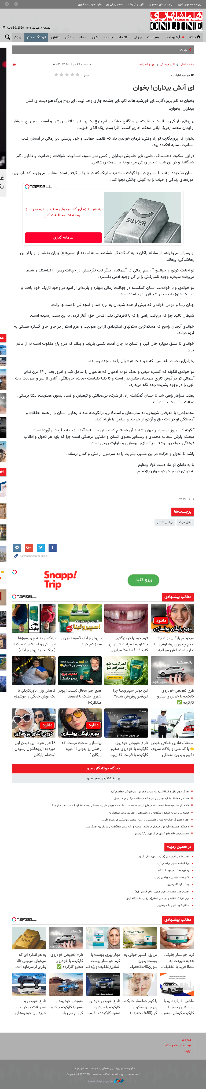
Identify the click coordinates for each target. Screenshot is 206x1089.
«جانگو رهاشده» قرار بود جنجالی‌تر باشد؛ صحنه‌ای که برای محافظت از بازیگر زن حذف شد (137, 827)
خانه (192, 37)
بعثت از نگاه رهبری (178, 884)
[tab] (103, 769)
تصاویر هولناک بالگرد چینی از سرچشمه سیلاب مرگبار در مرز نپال (151, 798)
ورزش (17, 37)
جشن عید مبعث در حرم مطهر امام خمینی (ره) (162, 891)
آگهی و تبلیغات (136, 4)
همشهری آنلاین (173, 21)
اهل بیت (185, 522)
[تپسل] (27, 186)
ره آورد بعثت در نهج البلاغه (173, 870)
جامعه (108, 37)
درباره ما (186, 1040)
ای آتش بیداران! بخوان (163, 88)
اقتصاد (123, 37)
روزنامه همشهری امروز (189, 4)
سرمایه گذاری (63, 238)
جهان (138, 37)
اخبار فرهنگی (167, 64)
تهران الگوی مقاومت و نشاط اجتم (164, 49)
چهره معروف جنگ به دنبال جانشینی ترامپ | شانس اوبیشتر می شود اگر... (145, 820)
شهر (95, 37)
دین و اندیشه (147, 64)
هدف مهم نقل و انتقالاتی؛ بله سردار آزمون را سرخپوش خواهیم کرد (150, 791)
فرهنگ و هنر (36, 37)
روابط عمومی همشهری (90, 4)
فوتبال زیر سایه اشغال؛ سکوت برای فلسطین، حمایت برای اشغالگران (149, 813)
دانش (55, 37)
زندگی (69, 37)
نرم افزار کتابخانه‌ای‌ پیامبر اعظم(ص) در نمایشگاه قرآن (157, 898)
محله (82, 37)
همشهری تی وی (114, 4)
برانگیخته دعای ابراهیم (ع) (173, 863)
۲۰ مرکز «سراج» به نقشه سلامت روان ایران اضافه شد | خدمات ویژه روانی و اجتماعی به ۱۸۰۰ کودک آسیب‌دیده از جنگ (120, 805)
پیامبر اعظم (164, 522)
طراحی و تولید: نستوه (101, 1081)
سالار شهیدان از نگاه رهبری (173, 905)
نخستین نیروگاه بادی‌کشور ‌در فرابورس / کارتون (162, 833)
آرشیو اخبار (172, 37)
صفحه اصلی (187, 64)
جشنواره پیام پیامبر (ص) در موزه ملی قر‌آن (164, 856)
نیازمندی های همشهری (161, 4)
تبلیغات (186, 1051)
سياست (153, 37)
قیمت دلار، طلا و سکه (178, 1045)
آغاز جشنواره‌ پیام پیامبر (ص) (171, 877)
